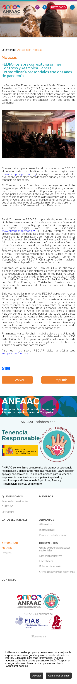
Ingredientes (47, 529)
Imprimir (60, 380)
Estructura (8, 511)
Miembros (46, 496)
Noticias (37, 49)
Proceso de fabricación (53, 535)
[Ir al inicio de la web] (11, 14)
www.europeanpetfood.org (19, 174)
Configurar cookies (58, 675)
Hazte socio (58, 7)
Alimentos (46, 519)
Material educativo (50, 555)
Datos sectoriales (14, 519)
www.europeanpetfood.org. (18, 230)
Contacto (9, 579)
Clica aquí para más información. (34, 657)
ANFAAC (7, 506)
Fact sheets (46, 560)
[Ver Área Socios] (37, 7)
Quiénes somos (12, 496)
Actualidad (23, 49)
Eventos (6, 552)
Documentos (48, 542)
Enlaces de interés (50, 566)
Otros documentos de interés (57, 571)
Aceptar (36, 675)
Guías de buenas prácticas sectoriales (55, 549)
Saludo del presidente (15, 501)
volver (18, 380)
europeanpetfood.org (15, 353)
